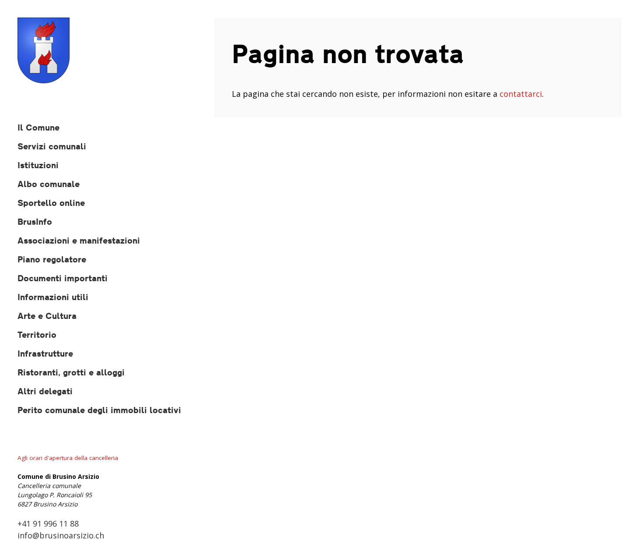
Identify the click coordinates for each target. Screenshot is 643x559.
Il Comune (38, 127)
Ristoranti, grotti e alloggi (71, 372)
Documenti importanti (62, 278)
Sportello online (51, 203)
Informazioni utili (52, 297)
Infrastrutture (45, 353)
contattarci (521, 93)
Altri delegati (45, 391)
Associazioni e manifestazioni (78, 240)
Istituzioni (38, 165)
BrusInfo (34, 221)
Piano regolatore (51, 259)
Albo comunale (48, 184)
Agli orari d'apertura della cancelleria (67, 458)
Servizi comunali (51, 146)
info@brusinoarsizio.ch (60, 535)
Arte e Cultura (47, 316)
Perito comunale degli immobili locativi (99, 410)
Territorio (36, 334)
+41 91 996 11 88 (48, 523)
